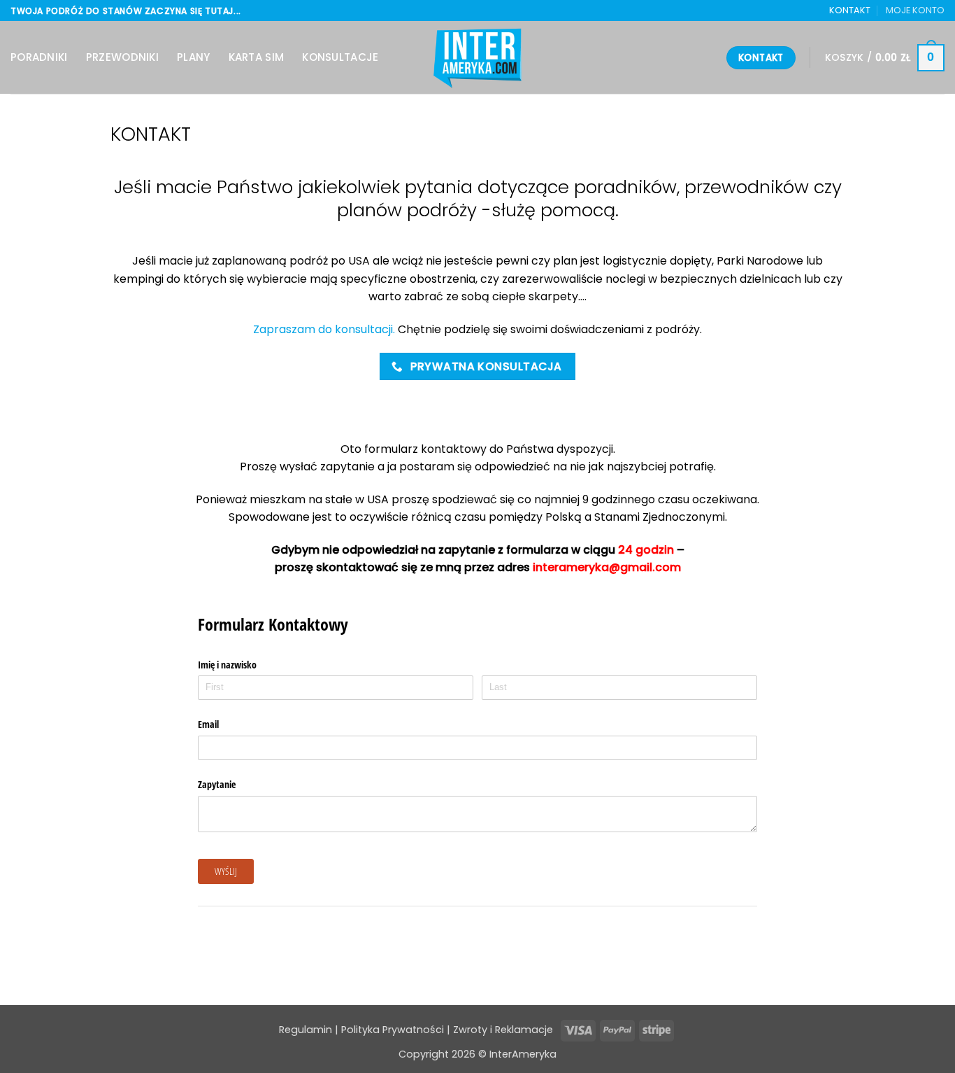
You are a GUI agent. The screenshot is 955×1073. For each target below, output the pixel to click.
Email (208, 724)
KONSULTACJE (340, 57)
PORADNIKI (39, 57)
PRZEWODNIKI (122, 57)
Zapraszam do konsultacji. (324, 329)
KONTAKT (849, 10)
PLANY (193, 57)
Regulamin (305, 1030)
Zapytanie (217, 784)
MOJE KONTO (915, 10)
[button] (885, 58)
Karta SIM (257, 57)
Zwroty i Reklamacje (504, 1030)
